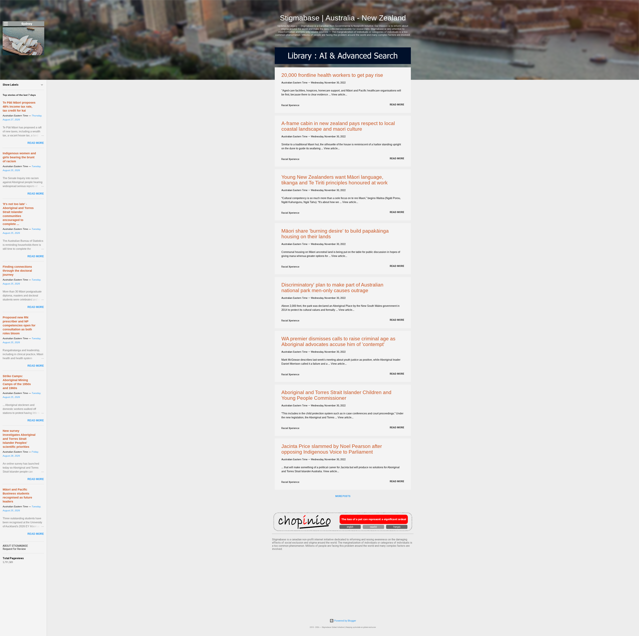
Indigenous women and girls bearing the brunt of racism (19, 157)
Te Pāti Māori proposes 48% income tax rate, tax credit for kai (19, 106)
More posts (342, 496)
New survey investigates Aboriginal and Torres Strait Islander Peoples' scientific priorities (19, 438)
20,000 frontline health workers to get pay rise (332, 75)
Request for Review (14, 549)
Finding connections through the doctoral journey (17, 270)
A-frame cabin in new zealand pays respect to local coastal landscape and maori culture (338, 126)
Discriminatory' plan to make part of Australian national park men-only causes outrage (332, 287)
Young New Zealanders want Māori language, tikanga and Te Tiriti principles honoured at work (334, 179)
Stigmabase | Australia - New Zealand (343, 18)
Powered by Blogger (345, 620)
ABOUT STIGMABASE (15, 545)
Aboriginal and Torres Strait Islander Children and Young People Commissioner (336, 395)
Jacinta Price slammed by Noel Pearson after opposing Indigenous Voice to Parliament (331, 449)
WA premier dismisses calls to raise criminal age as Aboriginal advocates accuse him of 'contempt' (338, 341)
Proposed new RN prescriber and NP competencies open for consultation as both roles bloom (19, 325)
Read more (397, 104)
